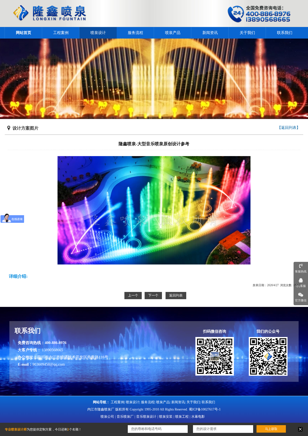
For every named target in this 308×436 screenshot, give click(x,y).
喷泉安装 (166, 416)
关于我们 (247, 33)
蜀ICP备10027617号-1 (205, 409)
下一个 (153, 295)
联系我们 (284, 33)
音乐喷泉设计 (146, 416)
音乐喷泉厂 (125, 416)
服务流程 (135, 33)
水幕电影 (198, 416)
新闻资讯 (210, 33)
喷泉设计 (98, 33)
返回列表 (176, 295)
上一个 (133, 295)
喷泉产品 (172, 33)
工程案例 (61, 33)
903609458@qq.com (48, 364)
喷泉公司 (107, 416)
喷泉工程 (182, 416)
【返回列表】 (288, 128)
